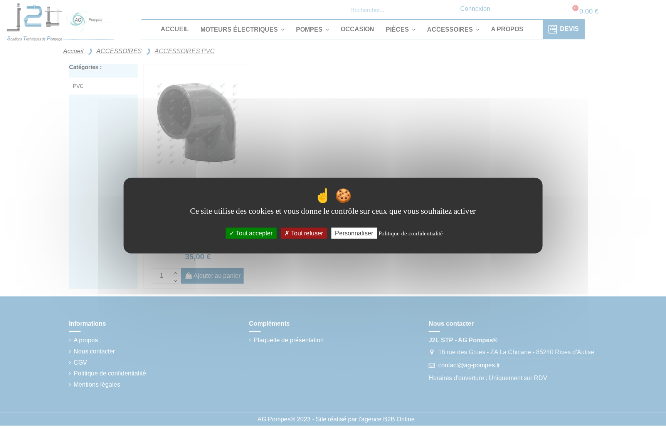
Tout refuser (306, 233)
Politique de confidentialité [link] (410, 233)
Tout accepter (253, 233)
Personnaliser (354, 233)
